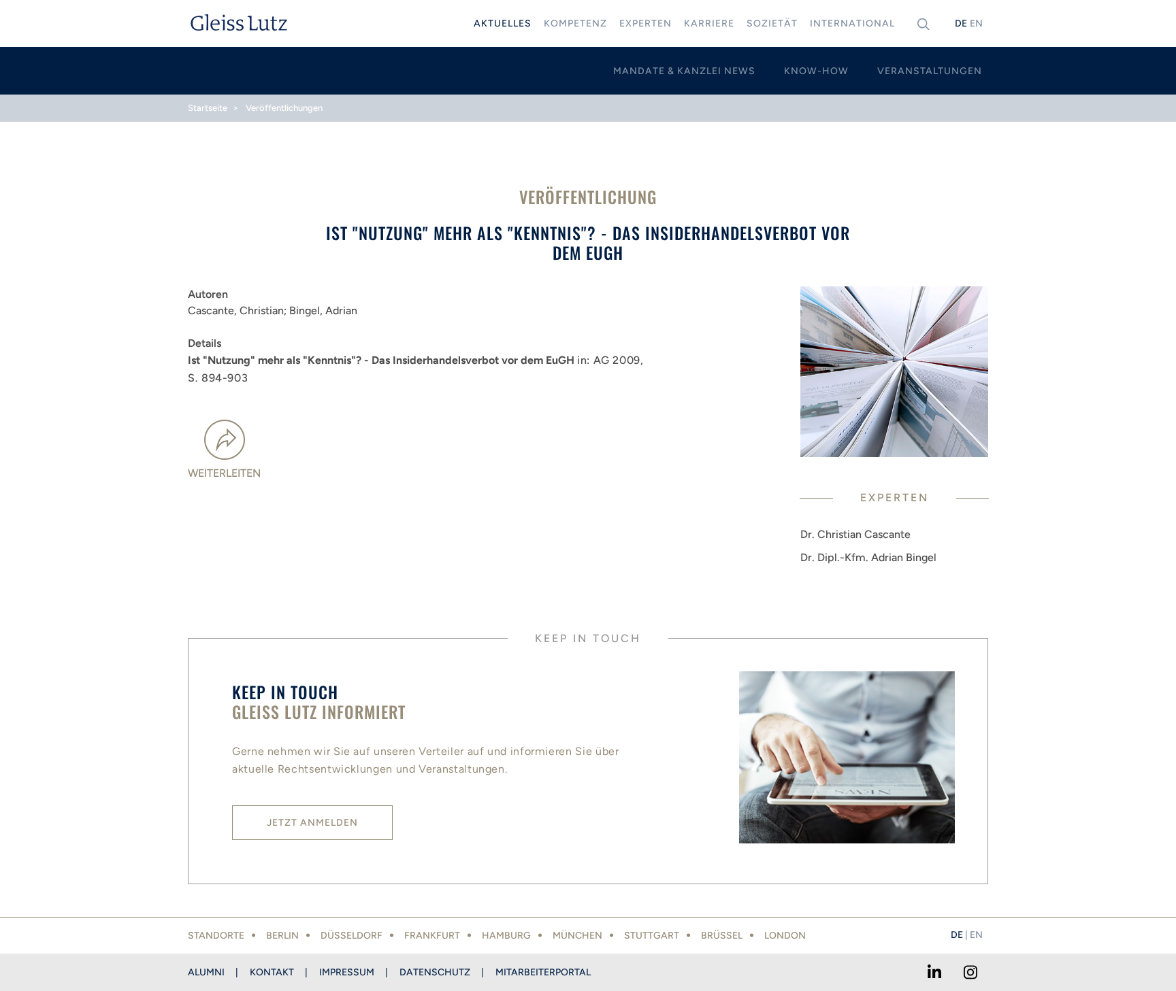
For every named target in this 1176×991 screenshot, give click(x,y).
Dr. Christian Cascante (855, 534)
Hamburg (506, 935)
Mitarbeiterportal (543, 972)
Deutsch (961, 23)
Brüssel (721, 935)
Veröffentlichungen (284, 108)
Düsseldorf (351, 935)
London (785, 935)
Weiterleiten (224, 473)
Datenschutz (434, 972)
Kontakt (272, 972)
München (577, 935)
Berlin (282, 935)
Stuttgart (651, 935)
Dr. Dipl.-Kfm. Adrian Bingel (868, 557)
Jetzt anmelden (312, 822)
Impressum (346, 972)
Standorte (216, 935)
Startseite (207, 108)
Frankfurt (432, 935)
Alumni (206, 972)
